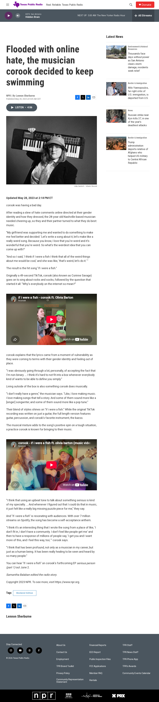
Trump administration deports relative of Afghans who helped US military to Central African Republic (138, 152)
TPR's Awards (129, 666)
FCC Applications (97, 666)
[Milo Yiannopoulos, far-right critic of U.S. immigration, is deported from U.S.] (116, 88)
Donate (146, 4)
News (130, 110)
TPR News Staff (130, 652)
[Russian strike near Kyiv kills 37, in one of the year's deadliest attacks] (116, 116)
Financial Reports (97, 645)
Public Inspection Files (100, 659)
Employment (62, 659)
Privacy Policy (63, 673)
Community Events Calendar (136, 673)
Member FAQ (95, 673)
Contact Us (61, 652)
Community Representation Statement (70, 680)
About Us (60, 645)
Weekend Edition (24, 593)
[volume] (17, 15)
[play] (8, 15)
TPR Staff (127, 645)
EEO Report (95, 652)
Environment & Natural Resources (138, 47)
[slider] (22, 15)
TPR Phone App (130, 659)
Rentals (93, 680)
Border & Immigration (137, 83)
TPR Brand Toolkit (65, 666)
